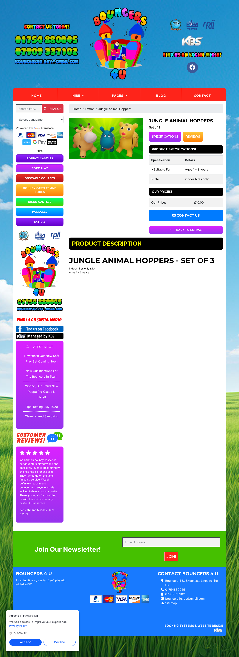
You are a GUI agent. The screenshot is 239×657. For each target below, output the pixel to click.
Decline (59, 642)
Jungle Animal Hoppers (114, 109)
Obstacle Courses (39, 178)
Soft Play (40, 168)
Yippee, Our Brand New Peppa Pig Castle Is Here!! (41, 391)
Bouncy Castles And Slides (40, 190)
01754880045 (175, 589)
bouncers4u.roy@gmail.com (185, 598)
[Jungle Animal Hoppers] (106, 138)
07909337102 (175, 594)
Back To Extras (189, 230)
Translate (47, 128)
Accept (25, 642)
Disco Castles (39, 202)
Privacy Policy (18, 626)
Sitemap (171, 603)
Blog (161, 95)
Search (55, 109)
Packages (39, 211)
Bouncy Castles (40, 158)
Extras (39, 221)
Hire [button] (76, 95)
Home (44, 95)
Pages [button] (118, 95)
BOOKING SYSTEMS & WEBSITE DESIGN (193, 625)
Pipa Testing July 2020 (41, 407)
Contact (202, 95)
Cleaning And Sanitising (41, 416)
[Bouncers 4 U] (119, 44)
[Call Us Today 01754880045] (39, 302)
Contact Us (188, 215)
